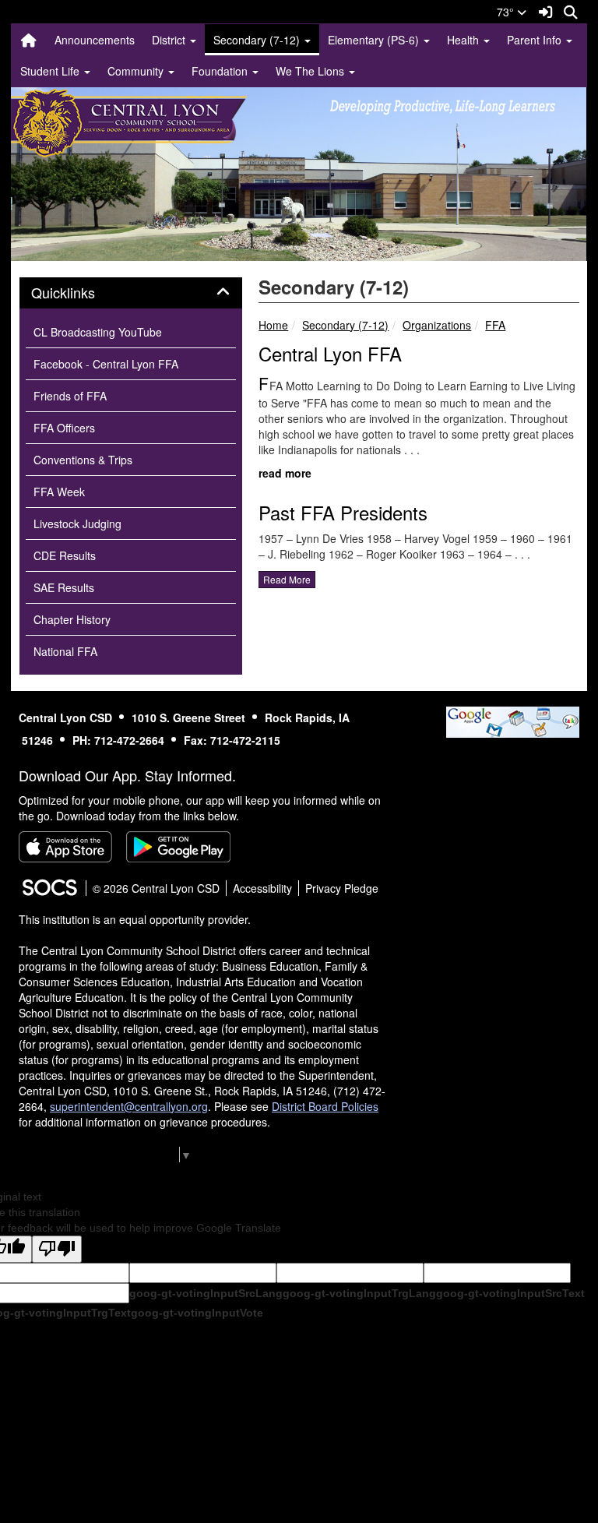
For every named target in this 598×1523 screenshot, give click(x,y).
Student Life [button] (51, 71)
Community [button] (137, 71)
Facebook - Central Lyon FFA (105, 364)
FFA (495, 325)
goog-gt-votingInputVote (197, 1312)
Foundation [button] (221, 71)
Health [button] (464, 40)
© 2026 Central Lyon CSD (156, 888)
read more (285, 473)
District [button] (170, 40)
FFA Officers (64, 427)
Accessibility (262, 888)
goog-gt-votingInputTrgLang (359, 1293)
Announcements (95, 40)
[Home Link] (29, 39)
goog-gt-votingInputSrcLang (206, 1293)
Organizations (437, 325)
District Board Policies (325, 1106)
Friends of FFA (70, 396)
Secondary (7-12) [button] (258, 40)
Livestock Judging (77, 523)
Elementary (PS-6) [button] (375, 40)
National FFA (65, 651)
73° (507, 11)
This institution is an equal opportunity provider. (135, 919)
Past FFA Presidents (343, 512)
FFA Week (59, 491)
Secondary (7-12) (345, 325)
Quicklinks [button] (80, 293)
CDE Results (64, 555)
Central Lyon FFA (330, 353)
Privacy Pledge (341, 888)
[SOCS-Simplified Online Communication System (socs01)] (49, 888)
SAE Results (63, 587)
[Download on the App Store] (65, 846)
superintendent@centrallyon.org (129, 1106)
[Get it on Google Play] (178, 846)
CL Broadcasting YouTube (97, 332)
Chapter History (72, 619)
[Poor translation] (57, 1249)
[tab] (130, 292)
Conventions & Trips (82, 459)
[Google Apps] (512, 720)
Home (273, 325)
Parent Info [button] (536, 40)
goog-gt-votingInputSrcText (510, 1293)
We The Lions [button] (311, 71)
